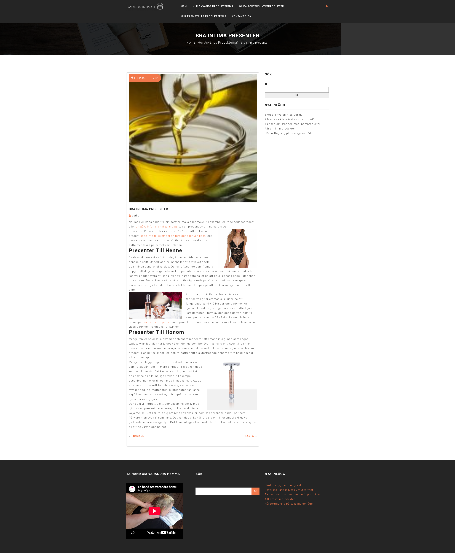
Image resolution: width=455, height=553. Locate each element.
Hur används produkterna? (212, 6)
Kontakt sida (241, 16)
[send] (297, 95)
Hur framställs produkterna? (203, 16)
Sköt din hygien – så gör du (284, 114)
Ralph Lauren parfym (158, 322)
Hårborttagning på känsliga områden (289, 133)
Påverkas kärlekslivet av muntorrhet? (290, 119)
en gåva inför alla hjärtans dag (156, 226)
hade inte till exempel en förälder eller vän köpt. (173, 235)
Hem (184, 6)
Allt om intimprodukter (280, 128)
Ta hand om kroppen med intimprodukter (292, 124)
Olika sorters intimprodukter (261, 6)
